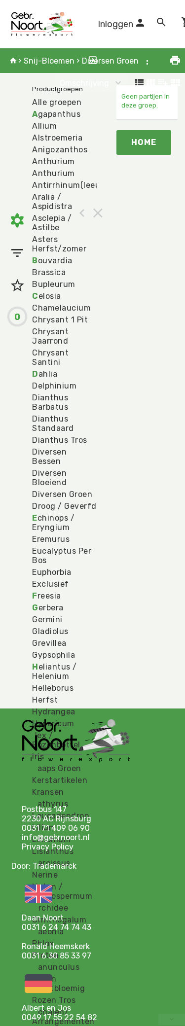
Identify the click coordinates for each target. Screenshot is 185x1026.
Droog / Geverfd (64, 506)
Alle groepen (56, 102)
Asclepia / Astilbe (52, 222)
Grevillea (49, 643)
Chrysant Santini (50, 357)
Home (143, 142)
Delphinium (54, 385)
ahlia (44, 374)
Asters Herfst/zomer (59, 244)
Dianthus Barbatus (50, 402)
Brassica (49, 272)
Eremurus (51, 539)
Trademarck (54, 866)
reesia (46, 596)
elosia (46, 296)
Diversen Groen (110, 61)
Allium (44, 126)
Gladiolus (50, 631)
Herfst (45, 700)
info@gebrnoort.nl (56, 837)
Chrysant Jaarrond (50, 336)
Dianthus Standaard (53, 423)
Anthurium (53, 161)
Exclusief (50, 584)
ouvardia (52, 260)
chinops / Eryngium (53, 522)
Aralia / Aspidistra (52, 201)
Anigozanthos (59, 149)
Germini (47, 619)
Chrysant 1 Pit (60, 319)
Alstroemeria (57, 137)
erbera (48, 607)
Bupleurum (53, 284)
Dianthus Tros (59, 440)
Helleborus (53, 688)
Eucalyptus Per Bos (61, 555)
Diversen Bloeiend (49, 477)
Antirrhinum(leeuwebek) (80, 185)
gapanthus (56, 114)
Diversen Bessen (49, 456)
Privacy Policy (48, 846)
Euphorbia (52, 572)
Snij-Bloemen (49, 61)
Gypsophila (53, 655)
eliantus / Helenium (54, 671)
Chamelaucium (61, 308)
